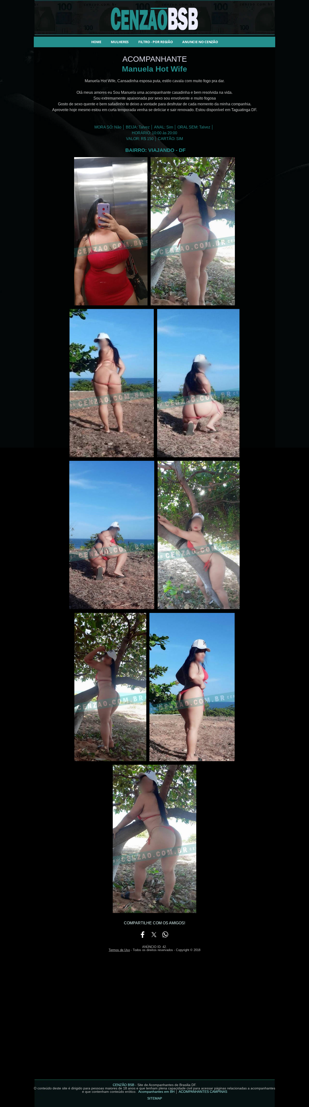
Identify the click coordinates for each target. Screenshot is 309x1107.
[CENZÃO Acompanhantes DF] (154, 35)
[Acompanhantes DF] (111, 305)
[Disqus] (154, 1018)
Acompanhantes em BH (156, 1092)
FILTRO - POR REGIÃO (155, 42)
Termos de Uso (119, 950)
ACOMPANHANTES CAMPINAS (203, 1092)
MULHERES (120, 42)
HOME (96, 42)
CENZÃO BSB (123, 1085)
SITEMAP (154, 1098)
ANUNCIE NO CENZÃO (200, 42)
